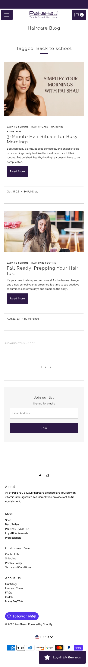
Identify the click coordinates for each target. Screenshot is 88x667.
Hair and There (14, 588)
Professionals (13, 537)
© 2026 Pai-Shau (15, 624)
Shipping (10, 558)
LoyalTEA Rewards (16, 533)
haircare (57, 126)
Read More (17, 171)
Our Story (11, 584)
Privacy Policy (13, 563)
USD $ (44, 637)
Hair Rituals (39, 126)
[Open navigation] (7, 15)
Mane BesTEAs (14, 601)
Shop (8, 520)
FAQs (8, 592)
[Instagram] (47, 475)
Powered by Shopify (40, 624)
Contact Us (12, 554)
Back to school (17, 126)
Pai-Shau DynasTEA (17, 528)
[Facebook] (40, 475)
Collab (9, 597)
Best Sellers (12, 524)
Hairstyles (14, 131)
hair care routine (43, 262)
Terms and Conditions (18, 567)
